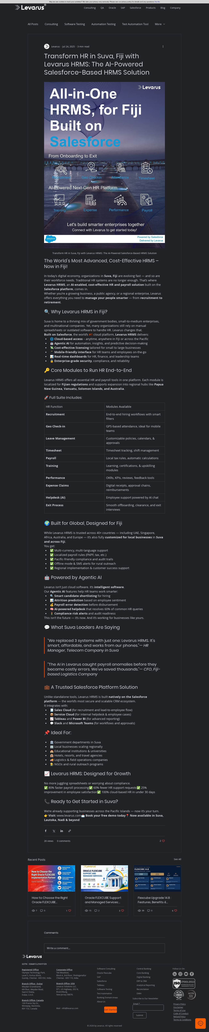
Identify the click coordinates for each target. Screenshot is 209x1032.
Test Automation (104, 993)
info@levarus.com (70, 1008)
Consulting (51, 24)
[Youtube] (186, 974)
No (159, 2)
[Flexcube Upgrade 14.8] (157, 878)
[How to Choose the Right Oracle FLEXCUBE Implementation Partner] (51, 878)
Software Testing (74, 24)
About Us (101, 1001)
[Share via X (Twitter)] (53, 830)
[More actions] (163, 46)
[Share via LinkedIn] (61, 830)
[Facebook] (192, 974)
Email (135, 1004)
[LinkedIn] (175, 974)
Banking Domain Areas (107, 997)
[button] (89, 8)
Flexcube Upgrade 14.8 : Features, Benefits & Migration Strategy (154, 900)
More (158, 24)
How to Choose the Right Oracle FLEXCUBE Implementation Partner (50, 900)
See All (177, 859)
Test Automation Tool (135, 24)
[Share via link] (69, 830)
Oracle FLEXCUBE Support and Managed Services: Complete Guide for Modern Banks (103, 900)
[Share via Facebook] (45, 830)
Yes (155, 2)
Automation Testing (103, 24)
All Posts (33, 24)
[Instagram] (180, 974)
